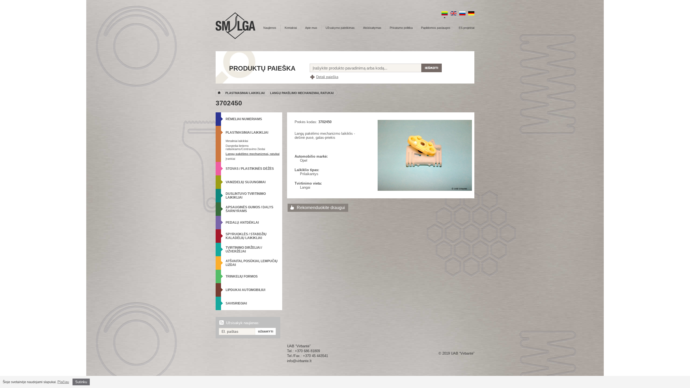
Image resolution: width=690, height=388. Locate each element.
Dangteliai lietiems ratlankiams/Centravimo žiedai (245, 147)
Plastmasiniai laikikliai (245, 93)
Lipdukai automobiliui (245, 290)
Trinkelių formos (242, 276)
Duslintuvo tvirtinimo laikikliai (246, 195)
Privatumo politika (401, 27)
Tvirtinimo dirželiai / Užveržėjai (244, 249)
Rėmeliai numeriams (244, 119)
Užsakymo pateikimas (340, 27)
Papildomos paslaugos (435, 27)
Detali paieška (327, 77)
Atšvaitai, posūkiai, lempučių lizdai (252, 263)
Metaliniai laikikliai (237, 141)
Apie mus (311, 27)
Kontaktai (291, 27)
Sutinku (81, 382)
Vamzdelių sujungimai (245, 182)
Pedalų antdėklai (242, 222)
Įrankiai (230, 158)
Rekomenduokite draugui (321, 207)
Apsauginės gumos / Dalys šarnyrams (249, 209)
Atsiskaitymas (372, 27)
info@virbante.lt (299, 361)
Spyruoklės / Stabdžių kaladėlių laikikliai (246, 236)
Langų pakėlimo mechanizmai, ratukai (302, 93)
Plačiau (63, 382)
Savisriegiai (236, 303)
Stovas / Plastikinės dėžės (250, 169)
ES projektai (466, 27)
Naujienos (269, 27)
